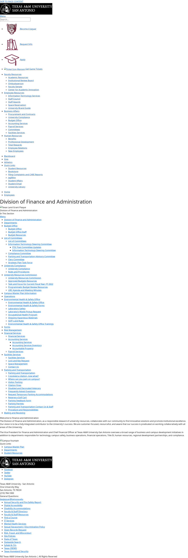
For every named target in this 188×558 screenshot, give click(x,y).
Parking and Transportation (17, 370)
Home (7, 192)
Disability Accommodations (17, 508)
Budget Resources (17, 235)
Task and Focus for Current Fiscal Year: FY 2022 (30, 284)
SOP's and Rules (16, 320)
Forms (7, 327)
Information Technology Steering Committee (30, 244)
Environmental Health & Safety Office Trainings (31, 324)
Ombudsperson (16, 83)
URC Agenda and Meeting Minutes (24, 290)
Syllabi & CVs (10, 545)
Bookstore (13, 171)
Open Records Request (15, 529)
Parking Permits (16, 403)
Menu (3, 216)
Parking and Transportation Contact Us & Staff (30, 406)
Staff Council (14, 98)
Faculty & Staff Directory (15, 511)
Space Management (17, 363)
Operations (9, 296)
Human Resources (13, 135)
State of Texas (11, 539)
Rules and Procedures (18, 271)
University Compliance (19, 117)
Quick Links (9, 165)
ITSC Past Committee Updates (26, 247)
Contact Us (13, 366)
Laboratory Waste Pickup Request (24, 311)
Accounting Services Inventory (27, 345)
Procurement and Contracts (21, 114)
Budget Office (14, 120)
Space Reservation (17, 105)
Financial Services (12, 333)
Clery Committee (16, 259)
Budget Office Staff (17, 232)
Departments (10, 222)
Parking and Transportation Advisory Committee (31, 256)
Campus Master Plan (14, 446)
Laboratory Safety (16, 308)
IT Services (9, 520)
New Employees (16, 151)
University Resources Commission (20, 274)
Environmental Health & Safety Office (22, 299)
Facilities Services (16, 132)
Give (6, 159)
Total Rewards (15, 144)
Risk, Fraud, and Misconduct (17, 533)
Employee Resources (14, 92)
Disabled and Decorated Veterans (24, 388)
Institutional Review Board (21, 80)
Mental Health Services (15, 523)
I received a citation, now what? (23, 376)
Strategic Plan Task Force (20, 262)
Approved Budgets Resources (22, 281)
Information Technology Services (24, 95)
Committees (14, 129)
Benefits (12, 138)
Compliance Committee (19, 253)
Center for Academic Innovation (23, 89)
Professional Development (21, 141)
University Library (16, 186)
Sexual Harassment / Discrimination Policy (24, 526)
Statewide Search (12, 542)
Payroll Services (15, 126)
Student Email (15, 183)
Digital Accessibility (13, 505)
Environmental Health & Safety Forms (26, 305)
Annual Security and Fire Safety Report (22, 502)
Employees (9, 195)
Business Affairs (11, 111)
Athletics (8, 162)
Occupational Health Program (22, 314)
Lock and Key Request (18, 360)
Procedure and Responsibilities (23, 409)
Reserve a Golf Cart (17, 397)
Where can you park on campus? (24, 379)
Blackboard (9, 156)
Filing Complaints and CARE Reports (25, 174)
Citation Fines (14, 385)
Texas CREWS (10, 548)
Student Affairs (15, 180)
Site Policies (9, 536)
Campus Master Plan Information (20, 293)
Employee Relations (17, 148)
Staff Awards (14, 102)
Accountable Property (22, 348)
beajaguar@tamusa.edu (11, 499)
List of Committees (13, 238)
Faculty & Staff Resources (16, 514)
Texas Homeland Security (16, 551)
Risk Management (13, 330)
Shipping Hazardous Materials (22, 317)
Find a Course (10, 517)
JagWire (12, 177)
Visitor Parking (15, 382)
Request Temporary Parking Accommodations (30, 394)
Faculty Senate (15, 86)
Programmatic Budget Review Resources (28, 287)
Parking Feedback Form (19, 400)
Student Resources (13, 453)
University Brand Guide (19, 108)
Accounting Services (18, 123)
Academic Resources (18, 77)
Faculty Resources (12, 74)
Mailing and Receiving (14, 412)
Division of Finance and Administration (22, 219)
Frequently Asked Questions (21, 391)
